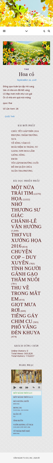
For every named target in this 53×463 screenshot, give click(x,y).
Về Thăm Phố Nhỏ (21, 432)
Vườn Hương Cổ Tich (23, 426)
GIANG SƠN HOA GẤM (22, 151)
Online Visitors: (19, 350)
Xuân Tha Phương (22, 171)
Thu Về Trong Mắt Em (25, 293)
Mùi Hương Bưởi (21, 402)
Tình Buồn (18, 421)
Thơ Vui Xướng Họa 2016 (26, 240)
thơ (26, 69)
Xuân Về (17, 415)
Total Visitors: (18, 355)
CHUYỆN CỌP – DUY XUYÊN (24, 257)
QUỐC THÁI (10, 116)
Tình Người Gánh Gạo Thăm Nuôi (26, 274)
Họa (16, 198)
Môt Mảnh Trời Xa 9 (22, 393)
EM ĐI (14, 159)
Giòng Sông (18, 155)
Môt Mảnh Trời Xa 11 (23, 397)
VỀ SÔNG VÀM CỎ (20, 143)
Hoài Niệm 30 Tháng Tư (24, 147)
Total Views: (17, 353)
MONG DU (20, 409)
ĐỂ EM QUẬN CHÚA (21, 167)
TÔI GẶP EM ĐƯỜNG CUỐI (24, 163)
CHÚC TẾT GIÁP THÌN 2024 (25, 131)
